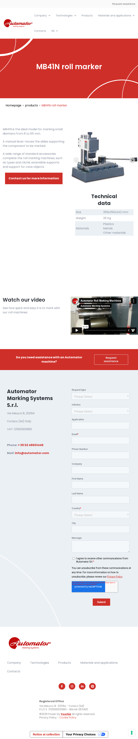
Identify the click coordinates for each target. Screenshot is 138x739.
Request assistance (123, 4)
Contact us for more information (34, 178)
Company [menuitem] (14, 663)
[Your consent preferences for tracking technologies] (131, 732)
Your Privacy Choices (81, 734)
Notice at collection (46, 734)
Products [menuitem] (64, 663)
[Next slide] (132, 160)
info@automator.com (32, 453)
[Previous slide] (76, 160)
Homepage (13, 105)
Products (87, 15)
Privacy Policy (48, 717)
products (31, 105)
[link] (18, 23)
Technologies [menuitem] (39, 663)
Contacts (40, 31)
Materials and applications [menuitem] (99, 663)
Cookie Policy (67, 717)
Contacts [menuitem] (13, 671)
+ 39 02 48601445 (30, 445)
